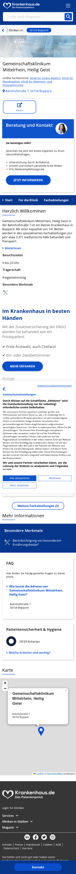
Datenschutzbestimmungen (54, 385)
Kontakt (38, 867)
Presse (19, 844)
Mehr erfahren (22, 366)
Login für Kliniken (13, 808)
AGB (58, 844)
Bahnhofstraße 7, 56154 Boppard (28, 91)
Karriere (27, 848)
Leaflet (39, 773)
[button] (41, 731)
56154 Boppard (39, 30)
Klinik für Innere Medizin (45, 78)
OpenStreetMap (55, 773)
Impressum (33, 844)
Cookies (48, 844)
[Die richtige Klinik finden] (3, 30)
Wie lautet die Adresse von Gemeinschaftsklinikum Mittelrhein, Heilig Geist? (36, 590)
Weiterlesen (13, 248)
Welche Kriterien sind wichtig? (29, 653)
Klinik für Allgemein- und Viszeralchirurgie (27, 83)
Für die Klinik (28, 200)
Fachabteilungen (56, 200)
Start (9, 200)
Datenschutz (11, 848)
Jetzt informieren (28, 180)
